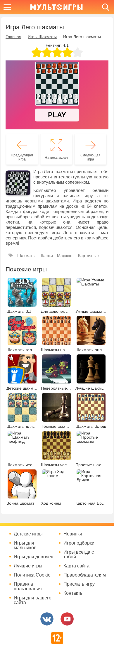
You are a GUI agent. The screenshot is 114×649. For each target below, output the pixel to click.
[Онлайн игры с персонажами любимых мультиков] (56, 7)
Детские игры (28, 534)
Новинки (72, 534)
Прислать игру (79, 584)
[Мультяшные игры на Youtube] (67, 619)
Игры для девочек (33, 557)
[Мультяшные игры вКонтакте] (46, 619)
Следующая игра (90, 157)
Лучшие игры (28, 566)
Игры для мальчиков (25, 545)
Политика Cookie (32, 575)
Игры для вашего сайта (32, 600)
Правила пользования (28, 586)
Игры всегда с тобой (78, 554)
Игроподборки (78, 543)
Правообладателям (84, 575)
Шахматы (26, 255)
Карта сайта (76, 566)
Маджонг (65, 255)
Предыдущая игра (22, 157)
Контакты (73, 593)
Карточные (88, 255)
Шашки (46, 255)
